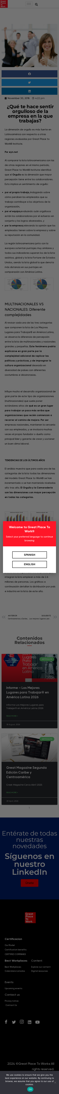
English (29, 564)
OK (30, 1089)
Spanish (29, 554)
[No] (55, 1082)
